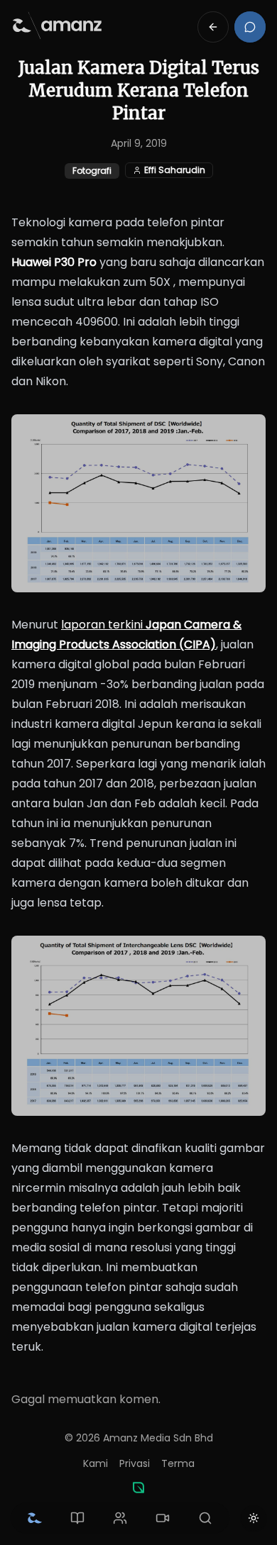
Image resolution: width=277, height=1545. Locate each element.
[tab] (34, 1518)
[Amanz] (138, 1487)
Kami (95, 1463)
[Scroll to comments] (250, 27)
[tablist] (120, 1518)
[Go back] (213, 27)
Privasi (134, 1463)
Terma (178, 1463)
